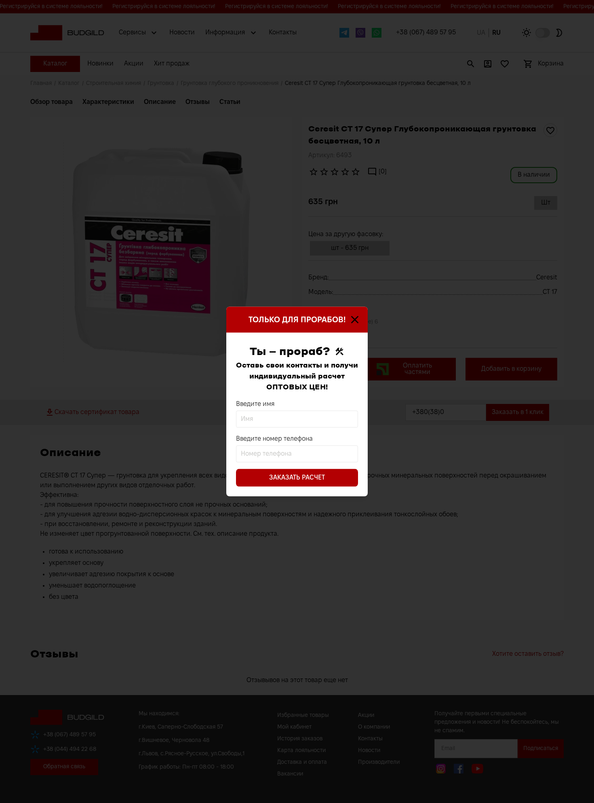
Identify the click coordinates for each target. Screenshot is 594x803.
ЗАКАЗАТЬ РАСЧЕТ (297, 478)
